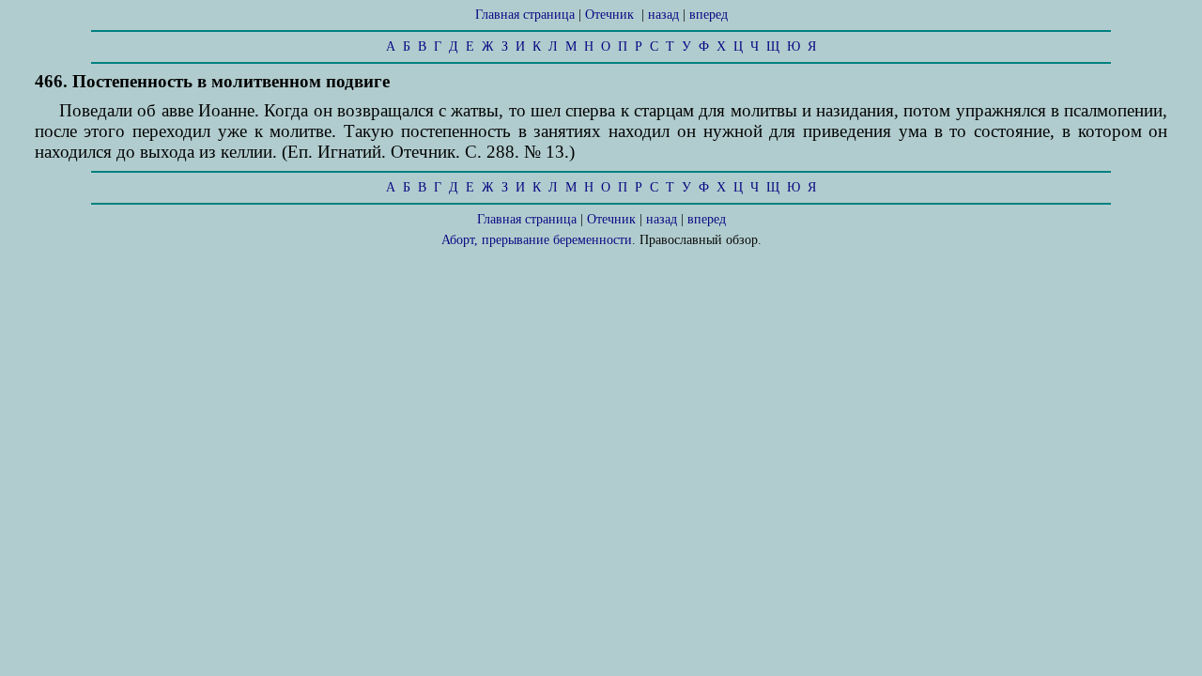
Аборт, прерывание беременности (536, 240)
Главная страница (525, 15)
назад (663, 15)
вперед (708, 15)
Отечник (609, 15)
